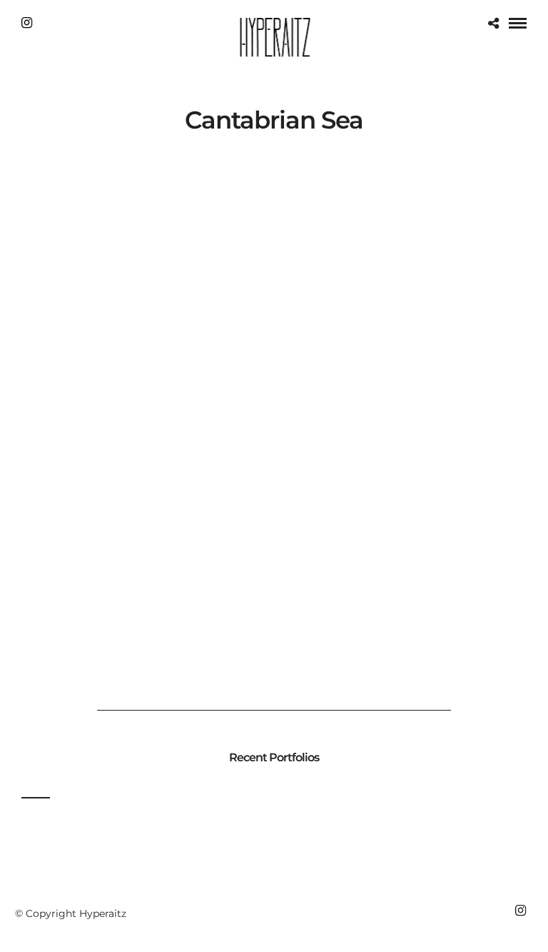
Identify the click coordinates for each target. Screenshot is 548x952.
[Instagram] (26, 22)
